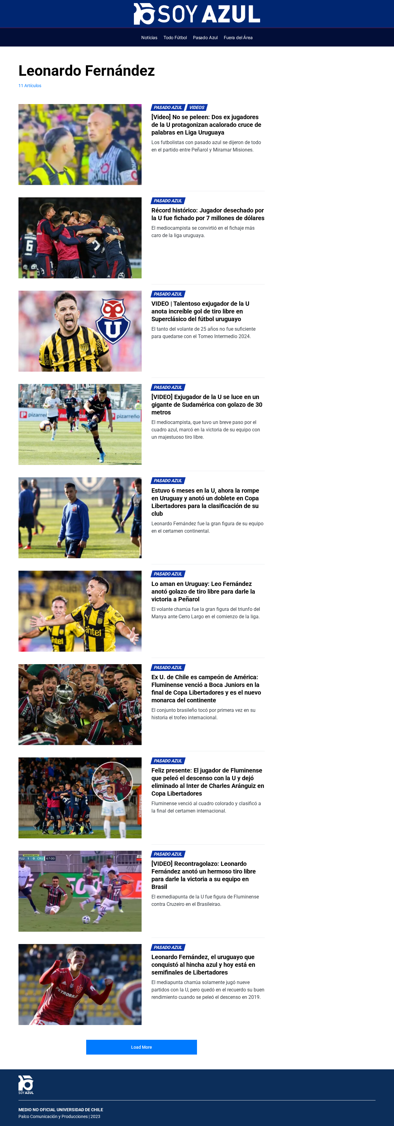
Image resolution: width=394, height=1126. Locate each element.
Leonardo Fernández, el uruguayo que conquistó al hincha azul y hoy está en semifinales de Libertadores (203, 964)
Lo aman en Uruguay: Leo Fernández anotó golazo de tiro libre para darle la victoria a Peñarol (203, 591)
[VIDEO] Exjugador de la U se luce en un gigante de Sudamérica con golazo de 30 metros (206, 404)
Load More (141, 1047)
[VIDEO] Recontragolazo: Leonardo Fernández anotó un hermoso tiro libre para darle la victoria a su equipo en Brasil (203, 875)
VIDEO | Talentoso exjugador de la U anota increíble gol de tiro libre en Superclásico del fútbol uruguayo (200, 311)
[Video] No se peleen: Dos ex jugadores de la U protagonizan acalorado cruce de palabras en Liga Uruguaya (206, 124)
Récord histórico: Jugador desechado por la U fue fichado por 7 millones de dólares (207, 214)
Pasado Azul (168, 107)
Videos (197, 107)
